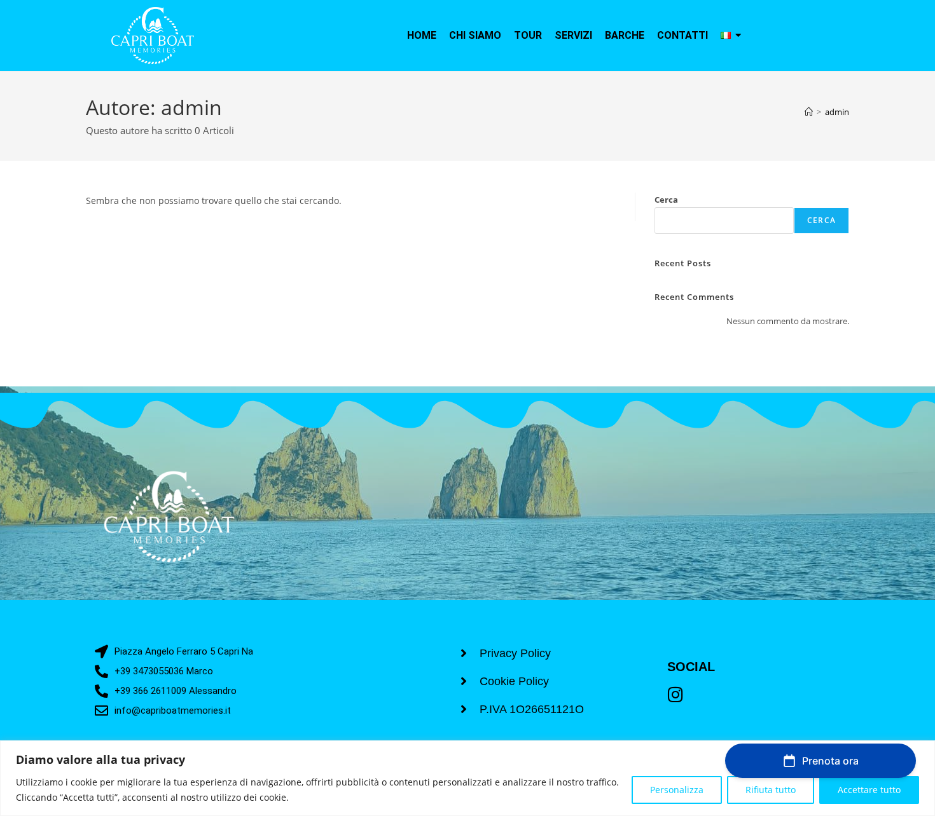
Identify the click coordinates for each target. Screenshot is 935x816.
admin (837, 112)
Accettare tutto (869, 790)
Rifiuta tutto (770, 790)
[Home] (809, 112)
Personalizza (676, 790)
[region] (467, 778)
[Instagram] (675, 694)
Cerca (666, 199)
